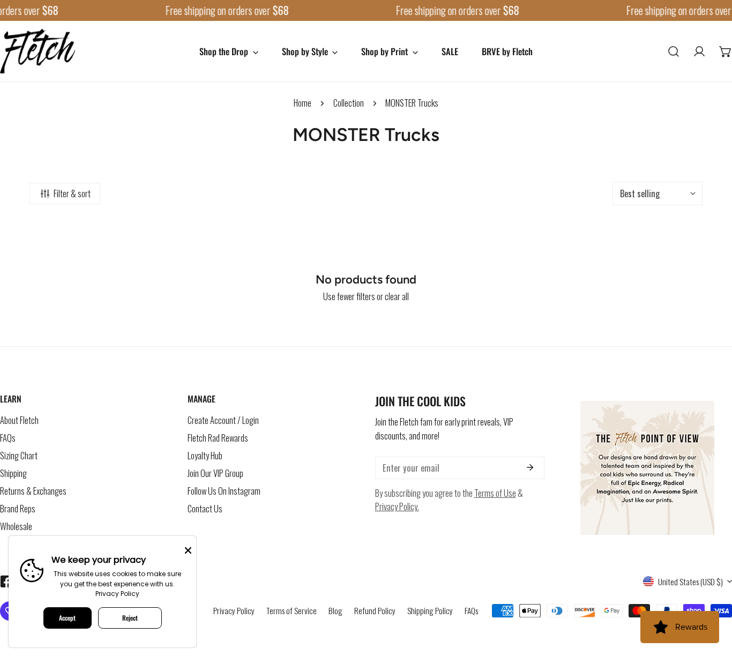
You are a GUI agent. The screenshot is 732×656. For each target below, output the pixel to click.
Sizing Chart (19, 455)
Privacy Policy (234, 610)
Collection (348, 102)
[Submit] (529, 467)
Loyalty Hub (205, 455)
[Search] (673, 51)
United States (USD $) (690, 581)
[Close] (188, 549)
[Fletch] (37, 51)
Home (302, 102)
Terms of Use (495, 493)
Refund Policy (374, 610)
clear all (397, 296)
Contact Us (205, 508)
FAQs (8, 437)
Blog (335, 610)
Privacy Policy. (397, 506)
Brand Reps (17, 508)
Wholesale (16, 526)
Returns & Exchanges (33, 490)
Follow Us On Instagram (224, 490)
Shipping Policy (430, 610)
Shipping (13, 473)
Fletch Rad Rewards (218, 437)
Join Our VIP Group (215, 473)
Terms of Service (291, 610)
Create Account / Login (223, 420)
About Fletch (19, 420)
